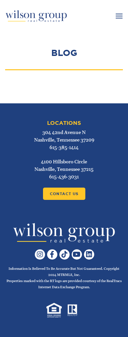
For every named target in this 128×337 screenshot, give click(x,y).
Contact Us (64, 193)
